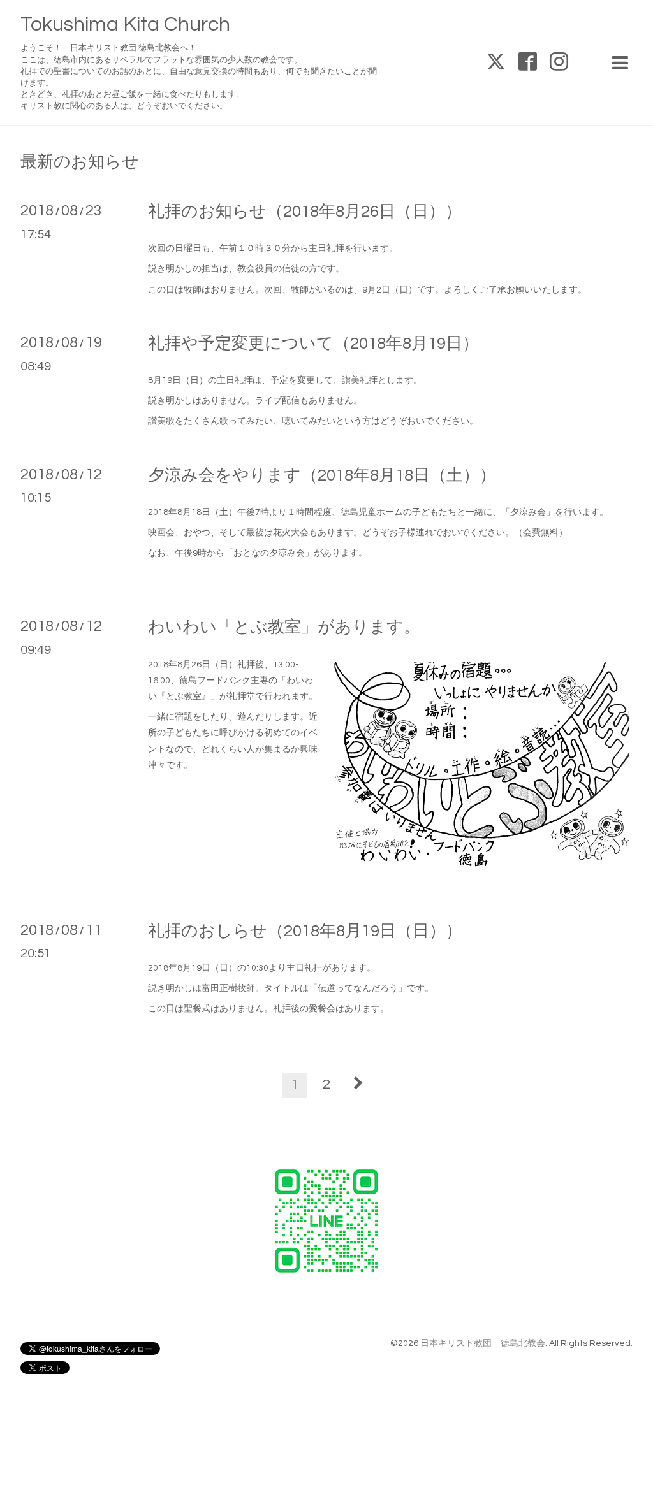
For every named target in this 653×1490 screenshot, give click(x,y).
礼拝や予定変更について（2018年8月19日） (313, 343)
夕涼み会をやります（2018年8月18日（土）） (322, 475)
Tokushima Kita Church (125, 24)
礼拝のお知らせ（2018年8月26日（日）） (305, 211)
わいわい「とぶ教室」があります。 (284, 627)
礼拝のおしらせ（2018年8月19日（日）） (305, 931)
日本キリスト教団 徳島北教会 (482, 1343)
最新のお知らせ (79, 162)
